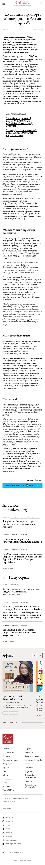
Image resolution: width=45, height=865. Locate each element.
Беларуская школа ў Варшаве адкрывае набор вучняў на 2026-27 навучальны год (20, 632)
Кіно (4, 771)
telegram (9, 825)
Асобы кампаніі (8, 802)
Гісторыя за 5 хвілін (10, 760)
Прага (5, 712)
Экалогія (28, 781)
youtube (9, 836)
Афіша (5, 775)
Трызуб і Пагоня (9, 790)
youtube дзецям (12, 840)
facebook (9, 817)
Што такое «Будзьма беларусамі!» (15, 798)
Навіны (5, 748)
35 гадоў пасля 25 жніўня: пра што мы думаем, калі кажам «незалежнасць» (20, 591)
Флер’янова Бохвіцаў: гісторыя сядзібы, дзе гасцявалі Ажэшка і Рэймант (19, 524)
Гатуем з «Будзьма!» (33, 760)
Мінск (38, 715)
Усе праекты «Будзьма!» (11, 805)
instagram (10, 821)
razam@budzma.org (13, 844)
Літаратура (24, 534)
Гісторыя (23, 517)
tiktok (8, 829)
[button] (40, 655)
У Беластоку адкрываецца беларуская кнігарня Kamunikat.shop (22, 540)
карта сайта (7, 808)
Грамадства (15, 517)
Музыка (5, 767)
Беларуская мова (32, 756)
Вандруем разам (34, 517)
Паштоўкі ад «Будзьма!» (30, 785)
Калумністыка (8, 752)
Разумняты (29, 752)
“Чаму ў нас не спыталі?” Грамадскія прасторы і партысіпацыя (21, 132)
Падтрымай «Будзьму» (14, 852)
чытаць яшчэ (8, 569)
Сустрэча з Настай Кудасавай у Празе (12, 698)
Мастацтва (7, 778)
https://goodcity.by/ (11, 203)
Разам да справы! (36, 29)
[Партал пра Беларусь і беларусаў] (22, 3)
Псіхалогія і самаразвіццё (30, 776)
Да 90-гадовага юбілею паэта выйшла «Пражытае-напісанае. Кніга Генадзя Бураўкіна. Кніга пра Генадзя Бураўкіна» (22, 558)
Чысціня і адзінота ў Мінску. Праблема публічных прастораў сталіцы (19, 122)
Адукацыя (24, 625)
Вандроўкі (6, 786)
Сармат (28, 748)
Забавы (28, 763)
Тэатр (5, 782)
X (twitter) (10, 832)
